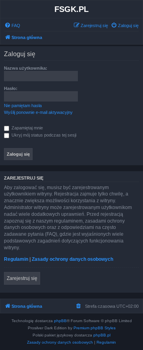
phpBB (60, 321)
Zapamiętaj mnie (26, 127)
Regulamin (16, 259)
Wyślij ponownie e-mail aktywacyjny (38, 112)
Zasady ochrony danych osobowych (72, 259)
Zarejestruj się (22, 278)
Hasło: (10, 88)
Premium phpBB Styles (94, 328)
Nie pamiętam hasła (23, 105)
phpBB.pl (101, 335)
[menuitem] (12, 25)
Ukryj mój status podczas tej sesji (43, 135)
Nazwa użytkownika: (25, 68)
